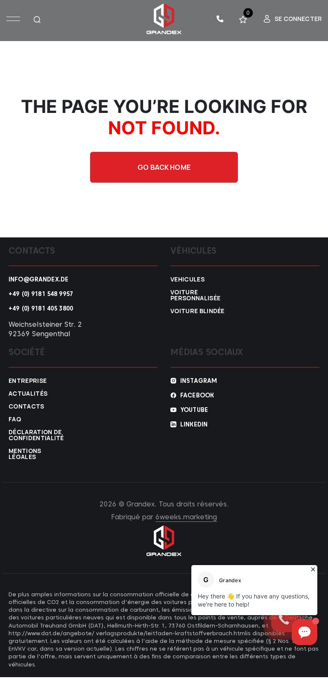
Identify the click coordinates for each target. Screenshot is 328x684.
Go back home (164, 167)
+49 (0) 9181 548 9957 (41, 294)
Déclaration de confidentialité (36, 435)
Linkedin (194, 424)
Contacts (26, 406)
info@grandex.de (38, 279)
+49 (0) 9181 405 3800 (41, 308)
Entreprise (28, 381)
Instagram (198, 381)
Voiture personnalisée (195, 295)
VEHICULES (187, 279)
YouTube (194, 410)
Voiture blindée (197, 311)
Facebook (197, 395)
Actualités (28, 394)
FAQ (15, 419)
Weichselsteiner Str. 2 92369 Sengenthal (45, 329)
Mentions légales (25, 454)
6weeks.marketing (186, 517)
